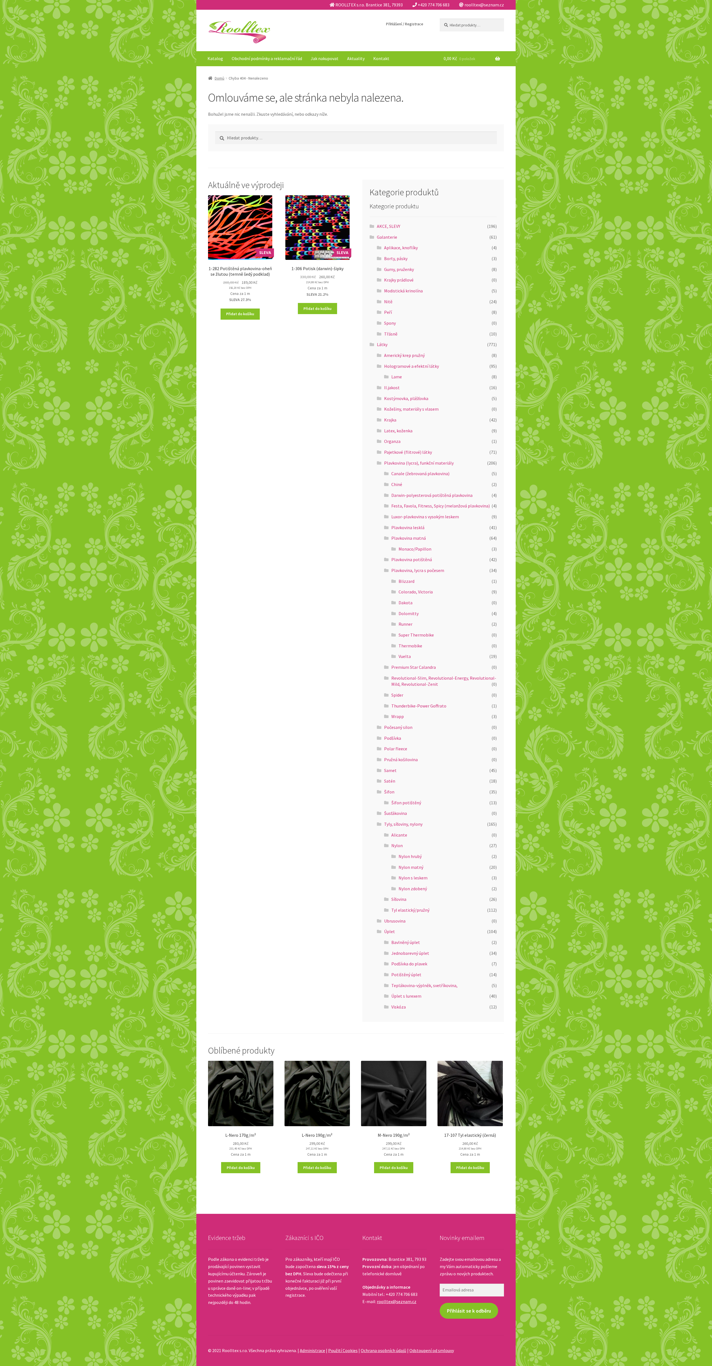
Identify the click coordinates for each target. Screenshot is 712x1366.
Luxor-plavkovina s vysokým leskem (425, 516)
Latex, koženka (398, 430)
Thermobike (410, 646)
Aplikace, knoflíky (401, 247)
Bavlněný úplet (405, 942)
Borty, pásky (395, 258)
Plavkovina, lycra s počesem (417, 570)
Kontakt (381, 58)
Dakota (405, 602)
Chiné (396, 484)
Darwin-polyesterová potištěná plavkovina (432, 495)
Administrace (312, 1350)
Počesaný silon (398, 727)
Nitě (388, 301)
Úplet (389, 931)
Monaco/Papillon (415, 549)
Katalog (215, 58)
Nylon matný (411, 867)
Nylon (397, 845)
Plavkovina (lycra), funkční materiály (419, 463)
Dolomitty (409, 613)
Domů (219, 78)
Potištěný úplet (406, 974)
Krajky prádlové (399, 280)
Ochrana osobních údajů (383, 1350)
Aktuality (356, 58)
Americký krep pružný (404, 355)
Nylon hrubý (410, 856)
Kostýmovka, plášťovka (406, 398)
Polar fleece (395, 748)
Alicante (399, 835)
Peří (388, 312)
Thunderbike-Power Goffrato (418, 706)
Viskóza (398, 1007)
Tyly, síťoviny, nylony (403, 824)
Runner (405, 624)
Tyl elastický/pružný (410, 910)
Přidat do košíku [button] (240, 313)
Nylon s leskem (413, 878)
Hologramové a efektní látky (411, 366)
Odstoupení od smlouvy (431, 1350)
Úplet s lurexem (406, 996)
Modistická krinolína (403, 291)
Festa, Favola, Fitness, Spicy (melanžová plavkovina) (440, 506)
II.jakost (392, 387)
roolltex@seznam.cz (396, 1301)
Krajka (390, 420)
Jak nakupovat (324, 58)
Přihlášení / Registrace (404, 23)
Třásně (390, 334)
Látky (382, 344)
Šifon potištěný (406, 802)
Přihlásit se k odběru (469, 1311)
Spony (390, 323)
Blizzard (406, 581)
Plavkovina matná (408, 538)
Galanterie (387, 237)
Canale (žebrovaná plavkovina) (420, 473)
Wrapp (397, 716)
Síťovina (398, 899)
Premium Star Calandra (413, 667)
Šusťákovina (395, 813)
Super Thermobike (416, 635)
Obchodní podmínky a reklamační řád (267, 58)
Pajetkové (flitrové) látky (408, 452)
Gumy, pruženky (399, 269)
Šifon (389, 792)
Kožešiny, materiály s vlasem (411, 409)
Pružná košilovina (401, 759)
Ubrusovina (395, 921)
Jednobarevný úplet (410, 953)
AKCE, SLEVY (388, 226)
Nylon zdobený (413, 888)
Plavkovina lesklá (407, 527)
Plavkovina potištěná (411, 559)
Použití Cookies (343, 1350)
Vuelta (405, 656)
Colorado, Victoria (416, 592)
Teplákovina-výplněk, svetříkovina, (424, 985)
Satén (389, 781)
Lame (396, 376)
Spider (397, 695)
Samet (390, 770)
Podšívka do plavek (409, 963)
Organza (392, 441)
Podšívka (392, 738)
